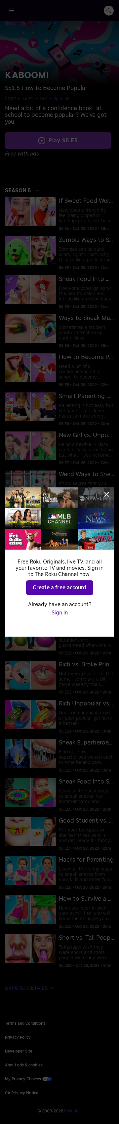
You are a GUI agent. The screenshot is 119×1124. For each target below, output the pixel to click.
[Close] (106, 494)
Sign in (60, 612)
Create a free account (60, 587)
